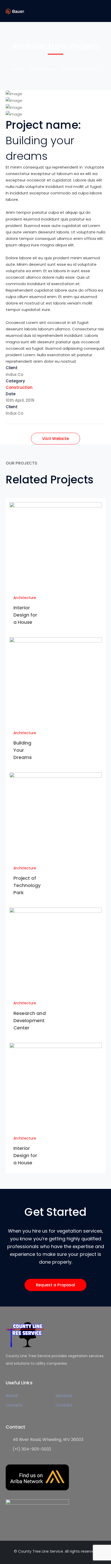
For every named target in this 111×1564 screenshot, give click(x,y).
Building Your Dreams (22, 750)
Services (64, 1396)
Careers (14, 1405)
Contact (64, 1405)
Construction (19, 387)
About (12, 1396)
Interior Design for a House (25, 614)
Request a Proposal (55, 1285)
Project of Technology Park (27, 885)
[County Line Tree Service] (15, 11)
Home (17, 69)
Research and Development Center (29, 1020)
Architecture (42, 69)
